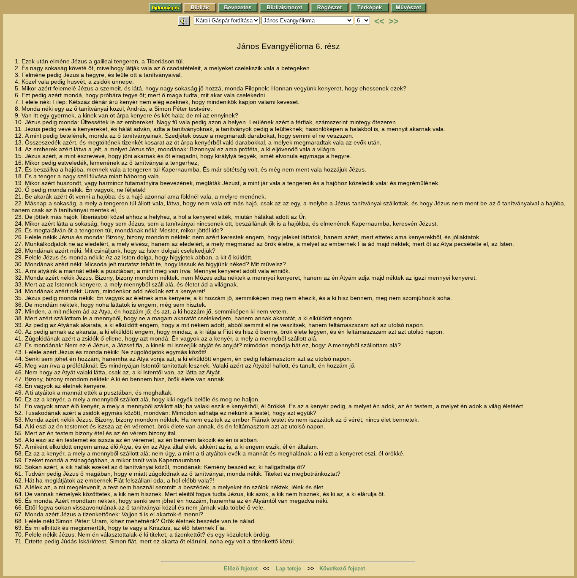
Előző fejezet (241, 568)
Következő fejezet (342, 568)
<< (379, 21)
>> (394, 21)
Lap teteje (288, 568)
